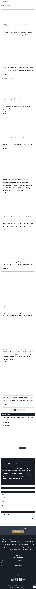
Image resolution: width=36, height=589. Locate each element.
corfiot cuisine (25, 351)
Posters (4, 505)
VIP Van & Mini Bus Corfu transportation (18, 62)
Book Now (22, 448)
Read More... (5, 38)
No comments (27, 64)
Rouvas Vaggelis (13, 64)
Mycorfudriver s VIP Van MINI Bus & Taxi (17, 255)
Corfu (20, 351)
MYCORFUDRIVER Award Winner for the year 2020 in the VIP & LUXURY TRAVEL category (16, 24)
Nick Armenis (13, 351)
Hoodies (3, 495)
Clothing (4, 494)
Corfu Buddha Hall (10, 306)
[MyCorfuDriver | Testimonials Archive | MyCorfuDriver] (6, 1)
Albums (3, 501)
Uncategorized (22, 64)
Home (2, 5)
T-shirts (3, 497)
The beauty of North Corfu (13, 391)
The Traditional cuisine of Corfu (15, 349)
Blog (18, 587)
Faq (15, 587)
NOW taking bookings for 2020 (14, 137)
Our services (15, 448)
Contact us (22, 587)
